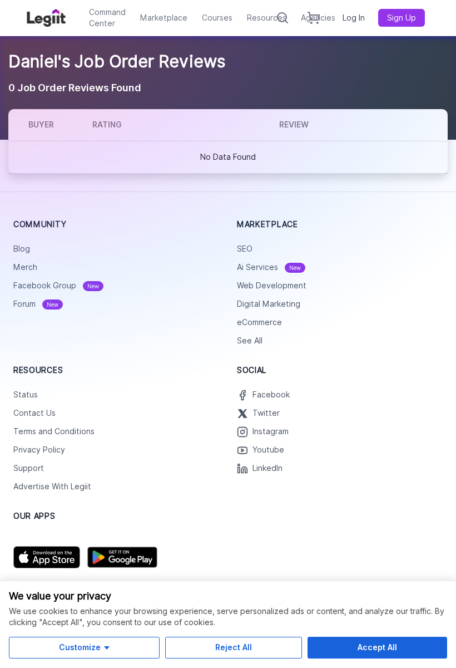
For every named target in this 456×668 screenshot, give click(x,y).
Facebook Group (56, 285)
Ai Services (269, 267)
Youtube (268, 449)
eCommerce (259, 322)
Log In (354, 17)
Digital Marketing (268, 303)
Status (25, 394)
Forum (35, 303)
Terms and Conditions (54, 431)
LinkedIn (267, 468)
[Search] (282, 18)
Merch (25, 267)
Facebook (271, 394)
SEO (244, 248)
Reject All (233, 647)
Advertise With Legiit (52, 486)
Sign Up (401, 17)
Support (28, 468)
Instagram (270, 431)
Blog (21, 248)
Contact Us (34, 413)
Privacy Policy (39, 449)
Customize (80, 647)
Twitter (266, 413)
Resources (266, 17)
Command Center (107, 18)
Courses (217, 17)
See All (249, 340)
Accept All (377, 647)
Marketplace (163, 17)
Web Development (271, 285)
